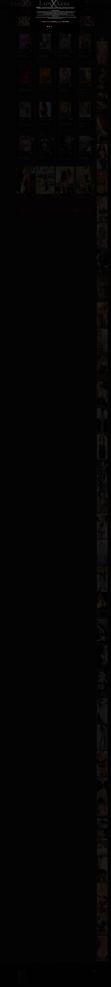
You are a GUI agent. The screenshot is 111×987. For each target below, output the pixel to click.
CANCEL (59, 21)
